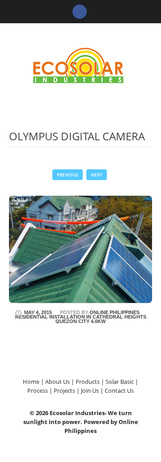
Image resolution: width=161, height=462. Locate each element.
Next (96, 175)
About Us (57, 382)
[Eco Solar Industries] (80, 64)
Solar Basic (120, 382)
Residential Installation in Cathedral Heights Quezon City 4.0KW (80, 319)
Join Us (90, 390)
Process (37, 390)
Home (31, 382)
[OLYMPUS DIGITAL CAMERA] (80, 248)
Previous (67, 175)
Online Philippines (114, 312)
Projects (64, 390)
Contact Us (119, 390)
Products (88, 382)
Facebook (79, 11)
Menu (145, 36)
